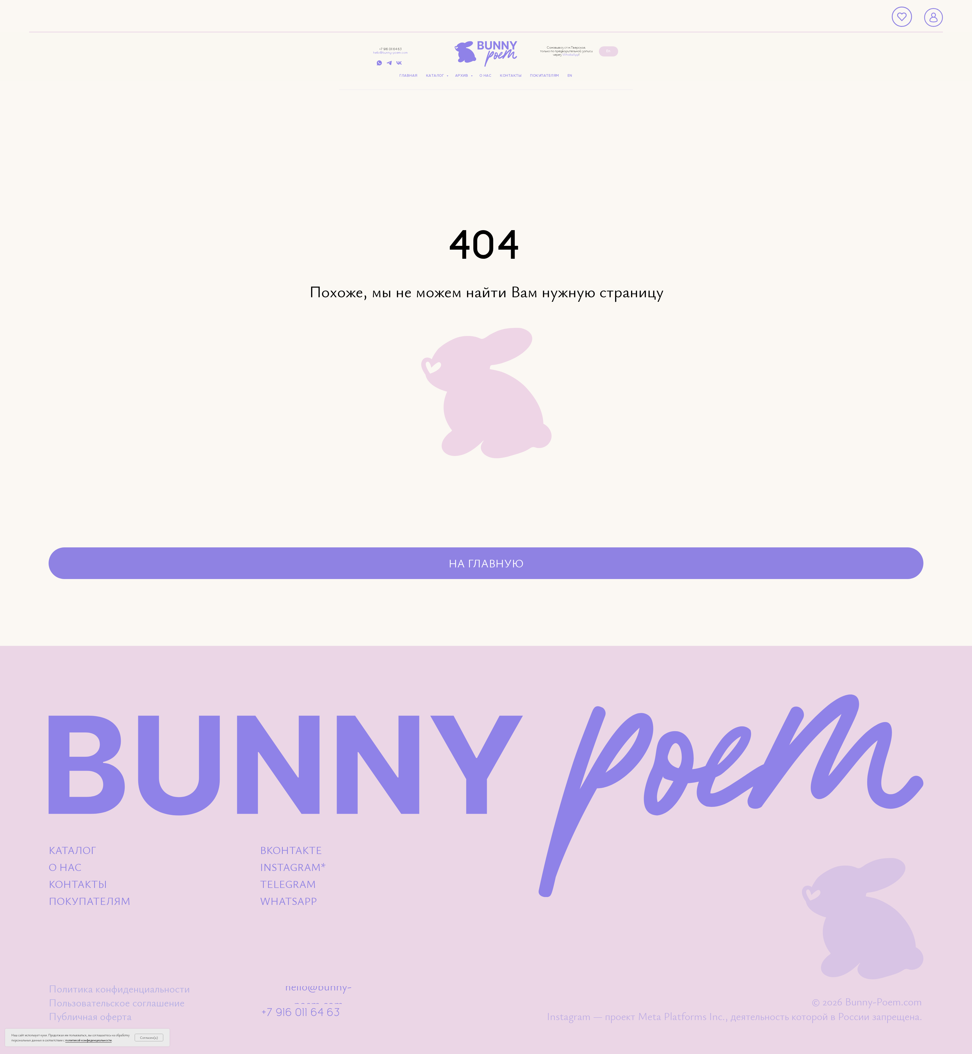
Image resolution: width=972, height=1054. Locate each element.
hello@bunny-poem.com (390, 52)
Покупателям (544, 75)
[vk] (399, 65)
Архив (462, 75)
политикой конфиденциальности (88, 1040)
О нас (486, 75)
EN (570, 75)
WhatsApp (570, 54)
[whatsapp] (379, 65)
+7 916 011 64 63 (390, 49)
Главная (409, 75)
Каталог (435, 75)
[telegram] (389, 65)
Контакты (511, 75)
